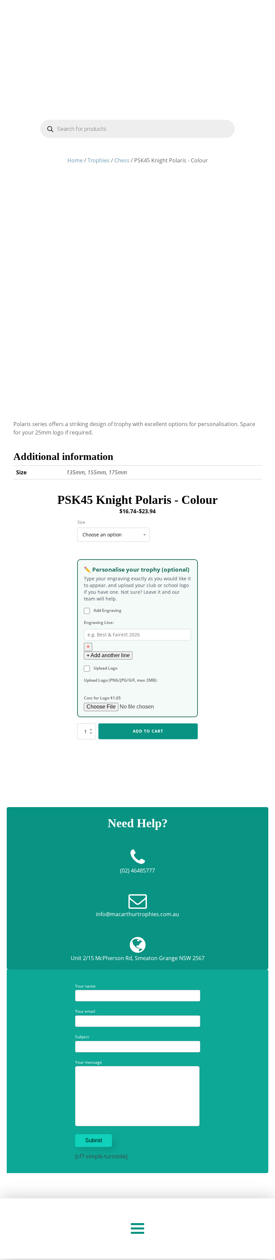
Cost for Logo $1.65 (102, 698)
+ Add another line (108, 655)
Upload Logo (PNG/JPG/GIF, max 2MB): (120, 680)
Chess (121, 160)
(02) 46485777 (137, 870)
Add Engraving (107, 610)
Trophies (99, 160)
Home (75, 160)
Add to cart (148, 731)
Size (81, 522)
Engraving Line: (99, 622)
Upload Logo (105, 668)
